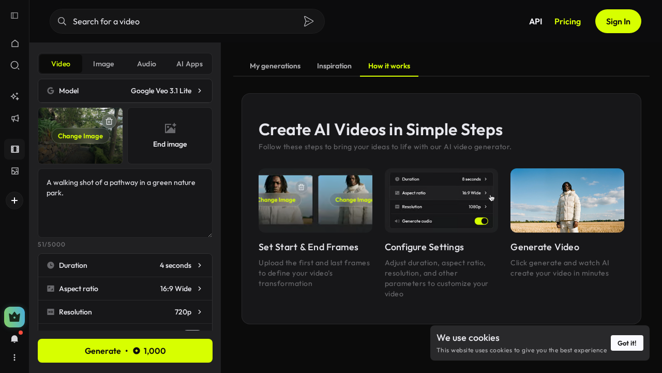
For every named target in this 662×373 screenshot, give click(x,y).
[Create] (14, 200)
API (535, 21)
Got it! (627, 343)
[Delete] (109, 121)
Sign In (618, 21)
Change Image (80, 136)
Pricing (567, 21)
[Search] (308, 21)
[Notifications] (14, 339)
